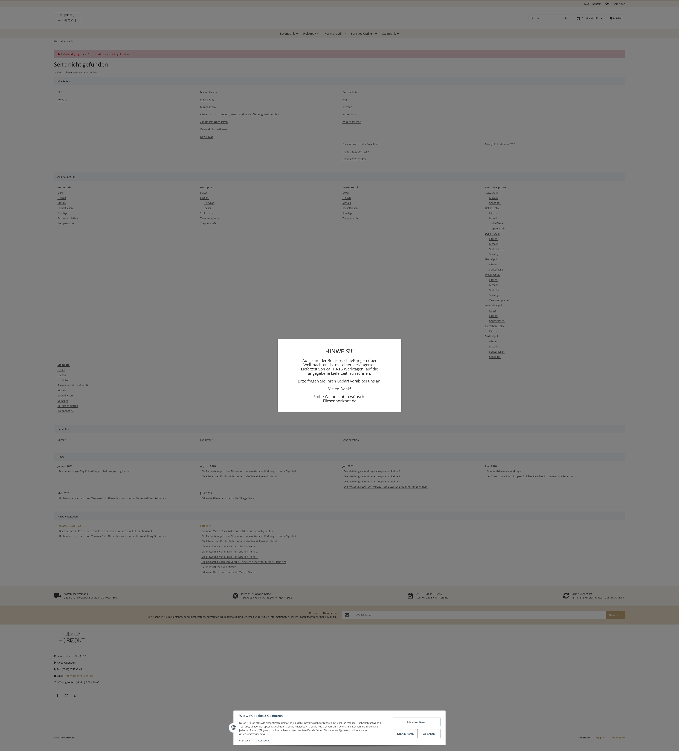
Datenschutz (263, 740)
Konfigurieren (405, 733)
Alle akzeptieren (416, 722)
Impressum (245, 740)
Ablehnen (429, 733)
